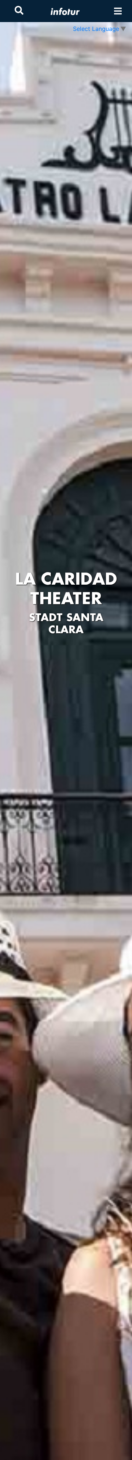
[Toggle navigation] (118, 11)
